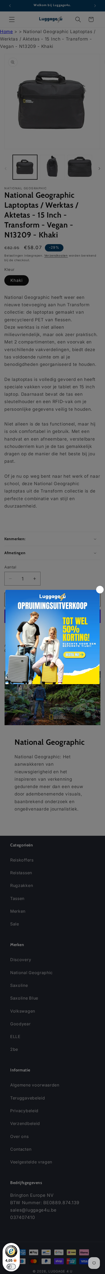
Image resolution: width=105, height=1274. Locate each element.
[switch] (11, 1266)
